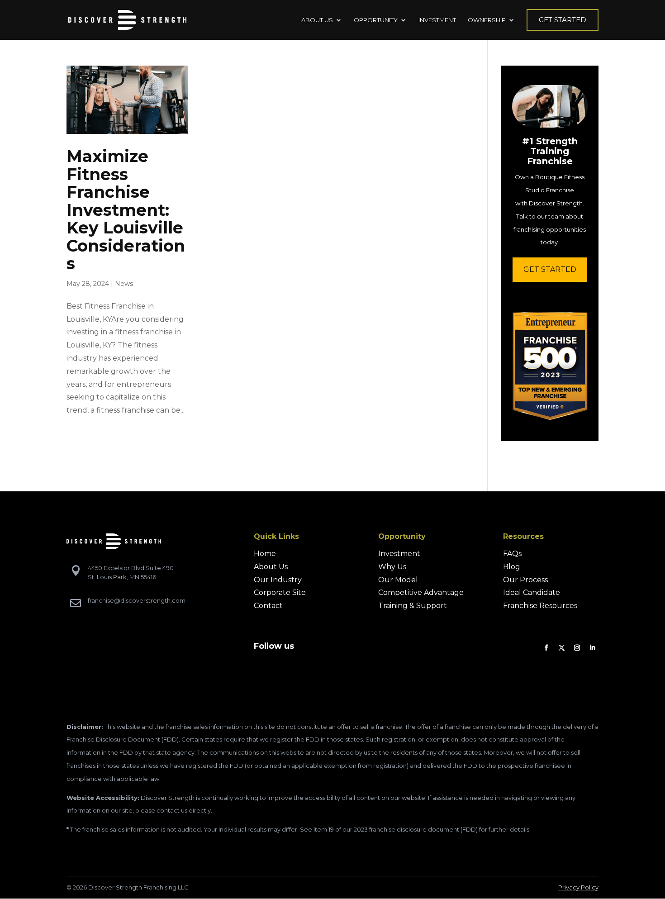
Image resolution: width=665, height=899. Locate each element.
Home (265, 553)
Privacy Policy (578, 887)
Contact (268, 605)
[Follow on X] (562, 648)
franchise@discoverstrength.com (136, 600)
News (124, 284)
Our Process (525, 580)
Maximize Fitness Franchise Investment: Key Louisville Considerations (125, 210)
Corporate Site (280, 592)
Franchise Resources (540, 605)
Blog (511, 566)
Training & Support (412, 605)
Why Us (392, 566)
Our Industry (278, 580)
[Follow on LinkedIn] (592, 648)
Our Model (398, 580)
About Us (271, 566)
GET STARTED (549, 269)
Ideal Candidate (531, 592)
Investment (399, 553)
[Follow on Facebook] (546, 648)
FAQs (512, 553)
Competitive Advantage (421, 592)
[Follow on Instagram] (577, 648)
